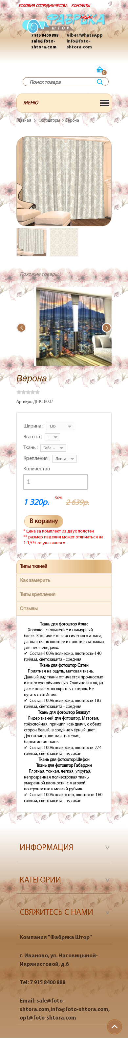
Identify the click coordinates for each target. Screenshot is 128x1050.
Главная (23, 120)
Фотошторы (49, 120)
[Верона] (31, 242)
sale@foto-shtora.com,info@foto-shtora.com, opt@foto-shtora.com (65, 1009)
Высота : (33, 437)
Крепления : (37, 458)
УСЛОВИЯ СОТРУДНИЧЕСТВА (42, 6)
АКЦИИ (86, 18)
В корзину (44, 521)
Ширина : (33, 426)
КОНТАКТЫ (80, 6)
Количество (36, 469)
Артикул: (24, 402)
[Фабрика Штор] (64, 27)
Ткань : (31, 447)
